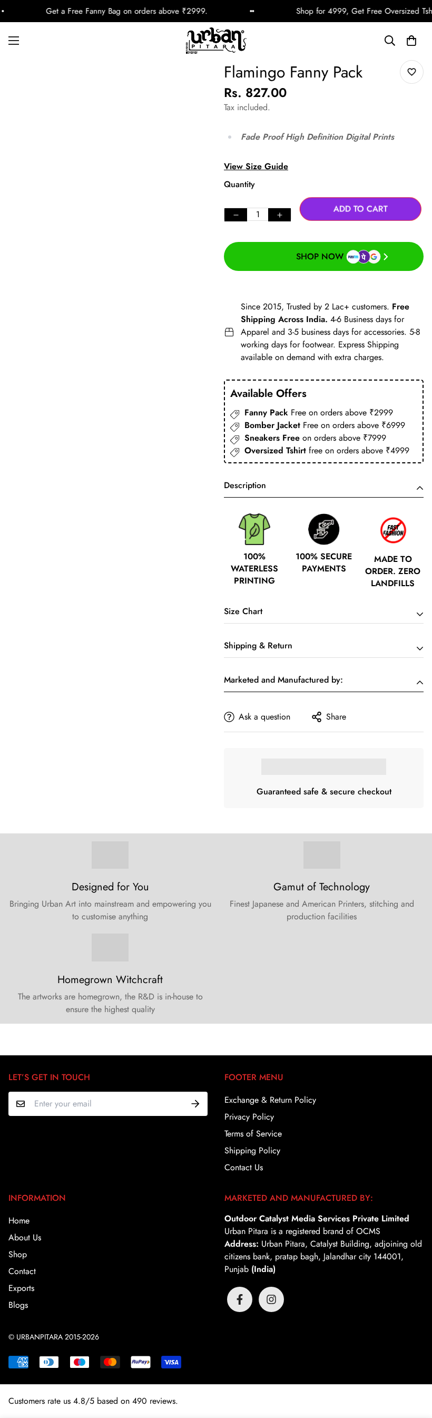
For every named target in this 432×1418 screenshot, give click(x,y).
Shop (17, 1254)
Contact (22, 1271)
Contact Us (243, 1167)
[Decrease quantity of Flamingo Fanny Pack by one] (235, 214)
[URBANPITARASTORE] (216, 40)
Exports (21, 1288)
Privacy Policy (249, 1117)
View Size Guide (256, 166)
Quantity (239, 184)
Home (19, 1221)
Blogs (18, 1305)
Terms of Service (253, 1134)
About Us (24, 1237)
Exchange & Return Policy (270, 1100)
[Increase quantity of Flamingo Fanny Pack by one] (279, 214)
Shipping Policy (252, 1150)
